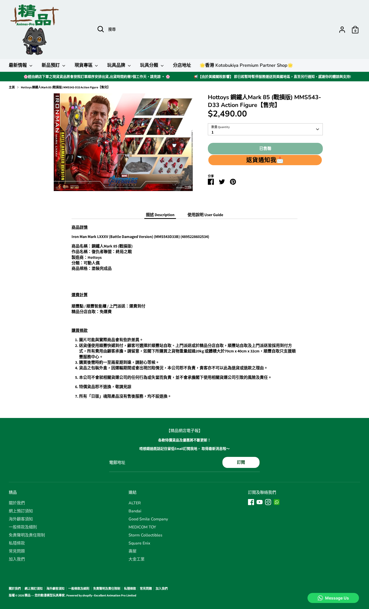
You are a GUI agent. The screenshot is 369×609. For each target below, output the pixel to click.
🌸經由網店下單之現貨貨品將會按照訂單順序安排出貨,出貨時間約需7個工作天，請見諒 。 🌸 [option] (97, 76)
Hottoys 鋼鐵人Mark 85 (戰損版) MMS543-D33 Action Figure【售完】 (65, 87)
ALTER (135, 503)
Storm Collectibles (145, 535)
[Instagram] (268, 502)
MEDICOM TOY (142, 527)
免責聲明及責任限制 (27, 535)
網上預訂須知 (21, 511)
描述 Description (160, 214)
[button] (265, 159)
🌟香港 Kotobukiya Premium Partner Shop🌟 (246, 65)
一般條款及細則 (23, 527)
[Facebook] (251, 502)
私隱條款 (17, 543)
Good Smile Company (148, 519)
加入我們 (17, 559)
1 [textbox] (213, 132)
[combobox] (265, 129)
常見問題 (17, 551)
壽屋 (133, 551)
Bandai (135, 511)
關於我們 (17, 503)
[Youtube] (260, 502)
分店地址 (182, 65)
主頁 (12, 87)
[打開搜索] (101, 29)
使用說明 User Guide (205, 214)
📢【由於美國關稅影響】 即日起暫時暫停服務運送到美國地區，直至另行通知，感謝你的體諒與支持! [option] (272, 76)
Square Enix (139, 543)
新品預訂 (51, 65)
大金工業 (137, 559)
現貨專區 (84, 65)
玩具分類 (149, 65)
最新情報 (18, 65)
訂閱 (241, 462)
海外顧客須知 (21, 519)
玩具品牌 (117, 65)
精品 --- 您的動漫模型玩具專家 (45, 595)
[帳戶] (342, 30)
